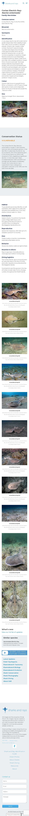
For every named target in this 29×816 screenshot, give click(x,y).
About (14, 769)
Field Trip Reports (10, 662)
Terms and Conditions (8, 743)
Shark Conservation (10, 673)
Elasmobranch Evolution (12, 670)
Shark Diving (8, 678)
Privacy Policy (13, 740)
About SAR (7, 681)
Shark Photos (14, 757)
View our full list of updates (12, 632)
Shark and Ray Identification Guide (14, 753)
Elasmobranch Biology (11, 667)
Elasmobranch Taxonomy (13, 665)
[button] (27, 3)
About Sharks (14, 760)
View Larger (15, 290)
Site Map (4, 740)
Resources (14, 766)
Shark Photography (10, 676)
